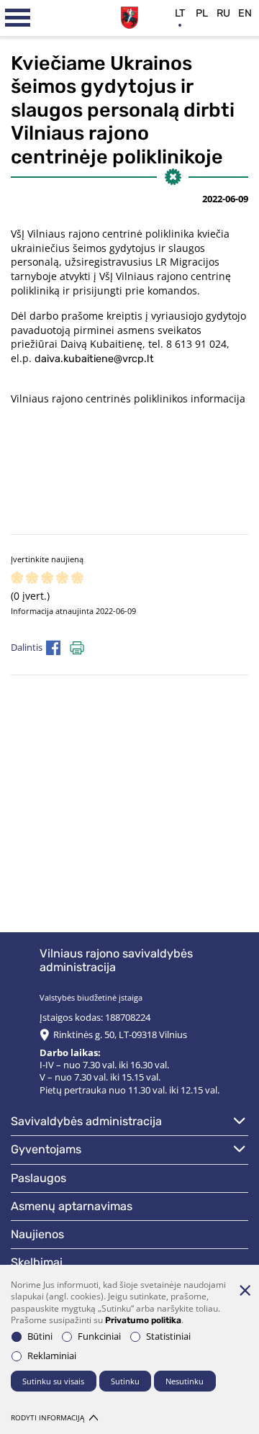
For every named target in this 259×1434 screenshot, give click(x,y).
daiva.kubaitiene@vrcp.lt (94, 359)
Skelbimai (37, 1262)
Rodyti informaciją (47, 1417)
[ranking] (77, 578)
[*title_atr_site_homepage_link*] (130, 16)
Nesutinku (184, 1381)
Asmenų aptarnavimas (71, 1206)
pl (202, 13)
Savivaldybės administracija (86, 1121)
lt (180, 13)
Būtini (40, 1336)
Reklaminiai (51, 1356)
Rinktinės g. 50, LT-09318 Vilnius (120, 1035)
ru (223, 13)
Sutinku (125, 1381)
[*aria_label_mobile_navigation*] (18, 18)
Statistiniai (168, 1336)
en (245, 13)
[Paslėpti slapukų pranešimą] (244, 1290)
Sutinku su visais (53, 1381)
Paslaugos (38, 1178)
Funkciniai (99, 1336)
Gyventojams (46, 1149)
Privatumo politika (143, 1320)
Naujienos (37, 1234)
